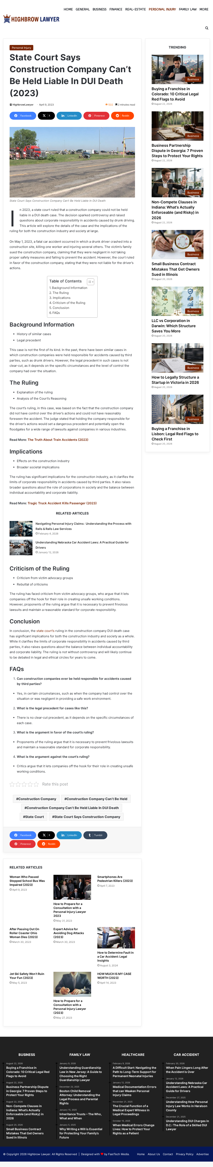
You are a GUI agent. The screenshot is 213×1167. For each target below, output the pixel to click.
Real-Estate (135, 9)
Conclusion (61, 308)
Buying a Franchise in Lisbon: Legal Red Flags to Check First (175, 433)
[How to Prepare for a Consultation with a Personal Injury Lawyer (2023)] (72, 984)
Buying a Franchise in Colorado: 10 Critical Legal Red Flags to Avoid (175, 94)
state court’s (45, 631)
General (83, 9)
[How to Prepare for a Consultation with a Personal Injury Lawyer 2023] (72, 887)
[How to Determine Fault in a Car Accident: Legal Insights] (116, 937)
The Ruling (61, 293)
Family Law (188, 9)
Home (68, 9)
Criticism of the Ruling (69, 303)
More (203, 9)
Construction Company (37, 799)
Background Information (69, 288)
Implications (62, 298)
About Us (154, 1154)
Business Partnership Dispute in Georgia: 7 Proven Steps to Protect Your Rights (177, 150)
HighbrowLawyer (23, 104)
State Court (34, 817)
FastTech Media (118, 1154)
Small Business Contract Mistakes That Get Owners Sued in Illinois (176, 269)
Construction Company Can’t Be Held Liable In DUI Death (73, 808)
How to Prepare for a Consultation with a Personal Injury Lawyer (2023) (69, 1006)
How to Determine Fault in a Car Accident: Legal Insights (115, 956)
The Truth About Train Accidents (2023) (58, 440)
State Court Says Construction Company (87, 817)
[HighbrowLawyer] (31, 19)
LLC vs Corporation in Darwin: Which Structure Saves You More (174, 325)
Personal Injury (162, 9)
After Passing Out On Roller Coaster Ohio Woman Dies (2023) (24, 933)
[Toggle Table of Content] (88, 281)
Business (99, 9)
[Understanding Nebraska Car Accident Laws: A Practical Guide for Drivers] (21, 547)
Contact (168, 1154)
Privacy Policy (184, 1154)
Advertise (202, 1154)
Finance (115, 9)
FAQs (56, 313)
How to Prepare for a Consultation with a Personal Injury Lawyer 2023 (69, 909)
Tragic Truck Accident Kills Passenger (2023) (62, 503)
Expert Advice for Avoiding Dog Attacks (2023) (68, 933)
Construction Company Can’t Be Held (97, 799)
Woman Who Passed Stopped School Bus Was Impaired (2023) (27, 880)
